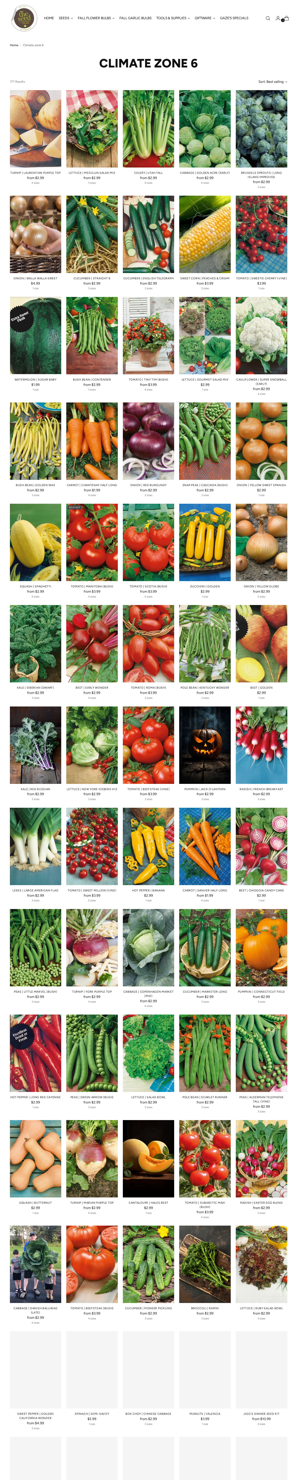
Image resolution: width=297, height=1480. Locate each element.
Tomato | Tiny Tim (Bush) (148, 379)
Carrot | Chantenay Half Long (92, 485)
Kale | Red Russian (36, 789)
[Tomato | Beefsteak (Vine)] (148, 745)
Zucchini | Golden (205, 586)
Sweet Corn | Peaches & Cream (205, 278)
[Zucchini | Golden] (205, 542)
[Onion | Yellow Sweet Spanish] (261, 441)
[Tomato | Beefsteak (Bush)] (92, 1264)
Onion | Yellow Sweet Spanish (261, 485)
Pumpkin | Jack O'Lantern (205, 789)
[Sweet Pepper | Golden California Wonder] (35, 1370)
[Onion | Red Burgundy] (148, 441)
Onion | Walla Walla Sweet (35, 278)
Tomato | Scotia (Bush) (148, 586)
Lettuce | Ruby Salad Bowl (261, 1308)
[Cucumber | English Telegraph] (148, 234)
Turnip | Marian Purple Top (92, 1202)
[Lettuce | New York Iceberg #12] (92, 745)
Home (14, 45)
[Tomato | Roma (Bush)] (148, 643)
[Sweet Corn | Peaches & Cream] (205, 234)
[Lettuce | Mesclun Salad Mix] (92, 129)
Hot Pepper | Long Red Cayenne (35, 1097)
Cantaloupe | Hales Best (148, 1202)
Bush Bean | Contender (92, 379)
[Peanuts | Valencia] (205, 1370)
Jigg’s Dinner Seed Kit (261, 1413)
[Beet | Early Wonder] (92, 643)
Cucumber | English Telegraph (148, 278)
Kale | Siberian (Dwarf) (35, 687)
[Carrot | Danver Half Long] (205, 846)
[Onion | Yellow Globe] (261, 542)
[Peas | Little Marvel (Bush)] (35, 947)
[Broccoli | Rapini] (205, 1264)
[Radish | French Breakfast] (261, 745)
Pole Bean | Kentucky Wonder (205, 687)
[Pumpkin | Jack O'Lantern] (205, 745)
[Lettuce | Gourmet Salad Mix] (205, 335)
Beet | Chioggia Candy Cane (261, 890)
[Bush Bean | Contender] (92, 335)
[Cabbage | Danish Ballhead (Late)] (35, 1264)
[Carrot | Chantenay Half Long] (92, 441)
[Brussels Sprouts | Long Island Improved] (261, 129)
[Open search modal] (268, 18)
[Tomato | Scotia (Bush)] (148, 542)
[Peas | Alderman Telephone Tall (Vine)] (261, 1053)
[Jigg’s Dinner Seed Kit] (261, 1370)
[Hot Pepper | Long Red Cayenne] (35, 1053)
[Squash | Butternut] (35, 1158)
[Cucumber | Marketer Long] (205, 947)
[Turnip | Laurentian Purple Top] (35, 129)
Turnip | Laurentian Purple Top (35, 172)
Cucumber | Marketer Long (205, 991)
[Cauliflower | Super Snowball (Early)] (261, 335)
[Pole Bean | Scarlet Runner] (205, 1053)
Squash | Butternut (35, 1202)
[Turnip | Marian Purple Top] (92, 1158)
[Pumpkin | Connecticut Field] (261, 947)
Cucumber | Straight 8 (92, 278)
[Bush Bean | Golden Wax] (35, 441)
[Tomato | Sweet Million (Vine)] (92, 846)
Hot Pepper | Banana (148, 890)
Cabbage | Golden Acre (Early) (205, 172)
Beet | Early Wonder (92, 687)
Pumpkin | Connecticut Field (261, 991)
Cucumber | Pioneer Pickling (148, 1308)
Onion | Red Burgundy (148, 485)
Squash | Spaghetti (35, 586)
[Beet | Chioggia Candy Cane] (261, 846)
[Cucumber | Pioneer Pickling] (148, 1264)
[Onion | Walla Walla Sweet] (35, 234)
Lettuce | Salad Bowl (148, 1097)
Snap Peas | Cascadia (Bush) (205, 485)
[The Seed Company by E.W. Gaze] (24, 18)
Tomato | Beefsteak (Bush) (92, 1308)
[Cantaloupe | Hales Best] (148, 1158)
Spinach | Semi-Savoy (92, 1413)
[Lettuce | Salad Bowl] (148, 1053)
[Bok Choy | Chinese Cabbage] (148, 1370)
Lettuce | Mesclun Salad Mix (92, 172)
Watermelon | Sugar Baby (36, 379)
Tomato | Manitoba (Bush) (92, 586)
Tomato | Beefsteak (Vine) (148, 789)
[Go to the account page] (276, 18)
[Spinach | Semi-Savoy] (92, 1370)
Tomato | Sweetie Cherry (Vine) (261, 278)
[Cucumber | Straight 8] (92, 234)
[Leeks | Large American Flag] (35, 846)
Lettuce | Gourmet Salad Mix (205, 379)
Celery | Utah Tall (148, 172)
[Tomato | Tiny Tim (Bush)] (148, 335)
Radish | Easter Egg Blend (261, 1202)
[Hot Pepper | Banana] (148, 846)
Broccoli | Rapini (205, 1308)
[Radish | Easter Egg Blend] (261, 1158)
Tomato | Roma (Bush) (148, 687)
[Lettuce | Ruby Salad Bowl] (261, 1264)
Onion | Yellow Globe (261, 586)
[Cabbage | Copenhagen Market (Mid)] (148, 947)
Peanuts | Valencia (205, 1413)
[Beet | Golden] (261, 643)
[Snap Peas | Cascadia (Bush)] (205, 441)
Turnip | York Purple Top (92, 991)
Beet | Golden (261, 687)
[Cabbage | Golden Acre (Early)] (205, 129)
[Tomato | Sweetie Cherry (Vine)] (261, 234)
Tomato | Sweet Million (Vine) (92, 890)
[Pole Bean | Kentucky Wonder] (205, 643)
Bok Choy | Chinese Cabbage (148, 1413)
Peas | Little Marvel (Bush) (35, 991)
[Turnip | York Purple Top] (92, 947)
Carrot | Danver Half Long (205, 890)
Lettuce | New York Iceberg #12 (92, 789)
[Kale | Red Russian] (35, 745)
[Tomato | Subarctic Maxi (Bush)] (205, 1158)
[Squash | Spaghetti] (35, 542)
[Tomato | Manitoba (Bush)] (92, 542)
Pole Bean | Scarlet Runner (204, 1097)
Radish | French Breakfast (261, 789)
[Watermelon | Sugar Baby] (35, 335)
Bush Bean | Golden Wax (35, 485)
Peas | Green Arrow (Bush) (92, 1097)
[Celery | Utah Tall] (148, 129)
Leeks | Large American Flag (35, 890)
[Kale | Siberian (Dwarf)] (35, 643)
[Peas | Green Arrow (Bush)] (92, 1053)
